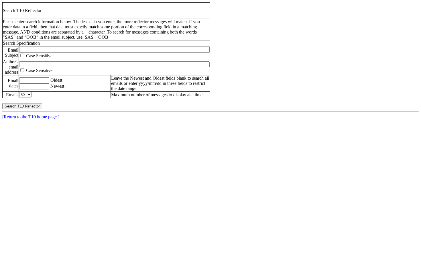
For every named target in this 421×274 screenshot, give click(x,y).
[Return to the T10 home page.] (30, 116)
